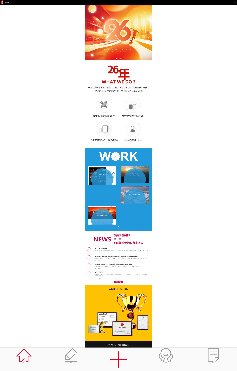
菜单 (235, 2)
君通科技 (8, 2)
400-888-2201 (123, 345)
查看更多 (118, 227)
